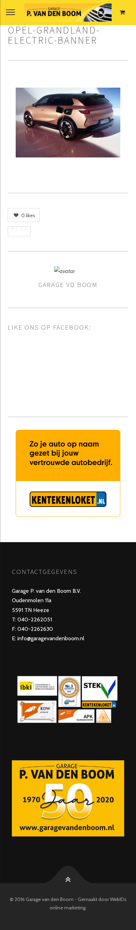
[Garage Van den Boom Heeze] (68, 12)
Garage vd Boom (68, 284)
